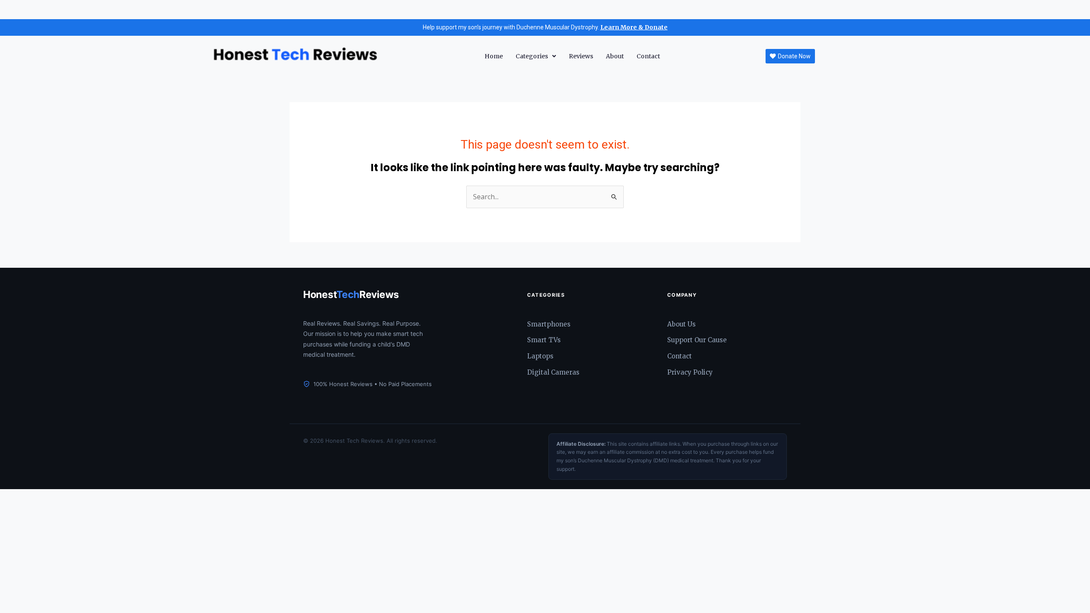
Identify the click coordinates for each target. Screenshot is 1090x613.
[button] (535, 56)
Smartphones (549, 324)
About (615, 56)
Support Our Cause (697, 340)
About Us (681, 324)
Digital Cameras (553, 372)
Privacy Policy (690, 372)
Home (494, 56)
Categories (532, 56)
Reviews (581, 56)
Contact (648, 56)
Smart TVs (544, 340)
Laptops (540, 356)
